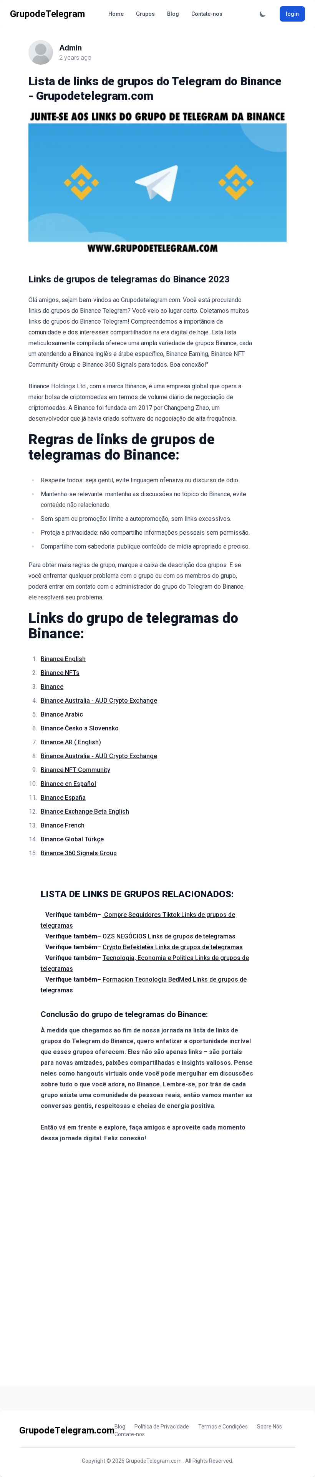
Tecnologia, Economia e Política (148, 958)
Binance (52, 686)
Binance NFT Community (75, 770)
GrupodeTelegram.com (154, 1461)
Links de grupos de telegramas (191, 936)
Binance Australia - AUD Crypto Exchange (99, 700)
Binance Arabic (62, 714)
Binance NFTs (60, 672)
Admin (70, 47)
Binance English (63, 659)
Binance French (63, 825)
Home (116, 14)
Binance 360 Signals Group (79, 853)
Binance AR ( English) (71, 742)
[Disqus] (157, 1264)
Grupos (145, 14)
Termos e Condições (223, 1426)
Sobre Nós (269, 1426)
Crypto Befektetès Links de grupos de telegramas (173, 947)
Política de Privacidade (161, 1426)
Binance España (63, 797)
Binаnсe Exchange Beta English (85, 811)
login (292, 14)
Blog (173, 14)
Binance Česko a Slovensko (80, 728)
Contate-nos (206, 14)
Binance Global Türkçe (72, 839)
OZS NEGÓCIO (125, 936)
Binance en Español (68, 783)
